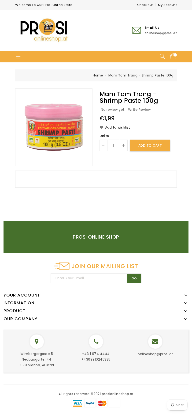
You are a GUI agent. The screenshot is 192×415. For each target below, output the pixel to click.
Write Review (139, 109)
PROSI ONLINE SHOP (96, 237)
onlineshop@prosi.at (155, 354)
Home (98, 75)
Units (104, 135)
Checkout (145, 5)
